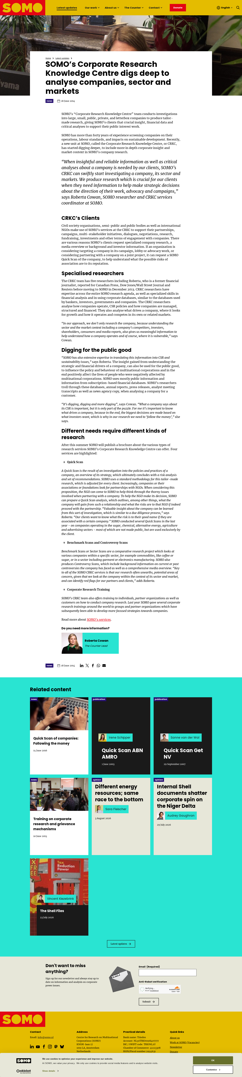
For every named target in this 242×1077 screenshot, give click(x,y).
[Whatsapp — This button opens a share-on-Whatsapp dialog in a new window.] (98, 665)
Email (149, 966)
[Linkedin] (32, 1047)
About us (111, 7)
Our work (91, 7)
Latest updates (67, 7)
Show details (48, 1071)
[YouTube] (38, 1047)
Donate (174, 1051)
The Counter (132, 7)
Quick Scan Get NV (183, 753)
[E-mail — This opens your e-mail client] (104, 665)
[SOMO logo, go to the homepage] (23, 7)
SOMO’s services (99, 619)
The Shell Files (52, 911)
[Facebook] (44, 1047)
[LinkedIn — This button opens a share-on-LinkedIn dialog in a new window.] (81, 665)
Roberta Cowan (86, 197)
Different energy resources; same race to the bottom (119, 793)
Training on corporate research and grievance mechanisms (54, 824)
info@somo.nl (45, 1037)
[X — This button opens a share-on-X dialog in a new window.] (87, 665)
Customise (211, 1069)
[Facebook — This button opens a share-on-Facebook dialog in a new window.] (93, 665)
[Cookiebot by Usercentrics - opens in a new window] (23, 1071)
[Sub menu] (98, 8)
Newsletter (176, 1047)
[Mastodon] (56, 1047)
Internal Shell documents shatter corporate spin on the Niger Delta (182, 796)
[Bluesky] (62, 1047)
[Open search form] (238, 7)
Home (48, 58)
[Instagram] (50, 1047)
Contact (154, 7)
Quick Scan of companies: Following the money (55, 741)
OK (213, 1060)
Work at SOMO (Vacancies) (185, 1042)
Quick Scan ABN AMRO (122, 753)
